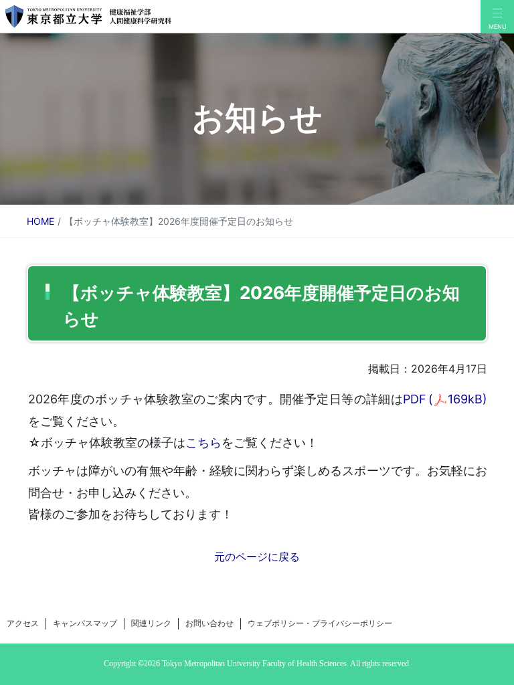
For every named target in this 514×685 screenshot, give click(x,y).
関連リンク (151, 623)
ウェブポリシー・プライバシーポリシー (320, 623)
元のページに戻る (257, 556)
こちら (203, 442)
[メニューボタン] (497, 16)
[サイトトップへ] (240, 16)
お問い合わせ (209, 623)
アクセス (23, 623)
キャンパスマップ (85, 623)
